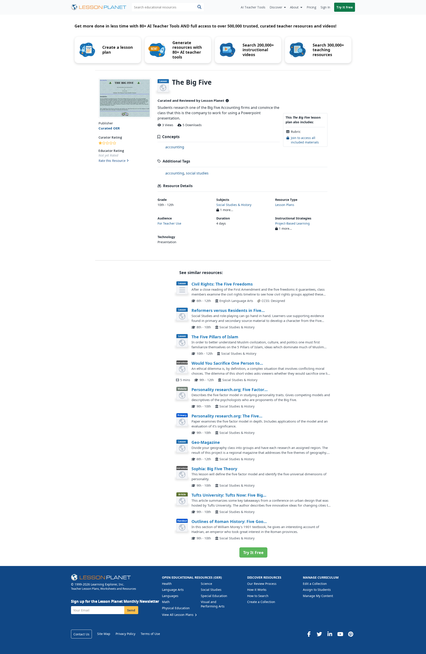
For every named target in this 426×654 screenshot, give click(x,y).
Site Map (103, 634)
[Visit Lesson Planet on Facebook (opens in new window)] (308, 634)
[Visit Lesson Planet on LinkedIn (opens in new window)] (329, 634)
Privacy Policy (125, 634)
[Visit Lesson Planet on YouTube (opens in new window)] (340, 634)
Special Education (214, 596)
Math (166, 602)
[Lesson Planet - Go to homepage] (101, 7)
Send (131, 610)
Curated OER (109, 128)
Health (167, 584)
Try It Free (344, 7)
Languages (170, 596)
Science (206, 584)
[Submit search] (199, 7)
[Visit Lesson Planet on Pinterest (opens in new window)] (350, 634)
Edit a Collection (315, 584)
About (294, 7)
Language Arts (173, 589)
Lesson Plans (284, 205)
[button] (125, 161)
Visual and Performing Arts (213, 604)
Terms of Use (150, 634)
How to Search (257, 596)
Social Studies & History (233, 205)
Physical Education (176, 608)
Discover (276, 7)
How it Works (256, 589)
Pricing (311, 7)
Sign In (325, 7)
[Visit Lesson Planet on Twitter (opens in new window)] (319, 634)
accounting (174, 147)
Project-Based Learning (292, 223)
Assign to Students (317, 589)
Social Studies (211, 589)
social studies (197, 173)
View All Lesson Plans (178, 615)
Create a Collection (261, 602)
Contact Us (81, 634)
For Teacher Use (169, 223)
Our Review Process (261, 584)
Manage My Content (318, 596)
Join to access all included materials (305, 140)
